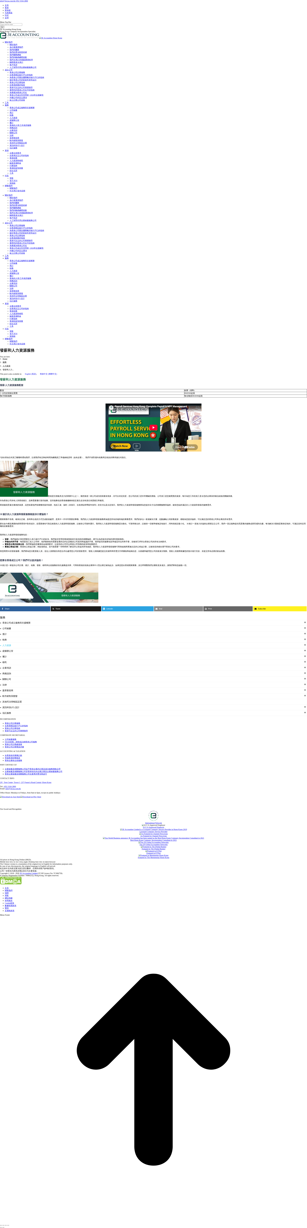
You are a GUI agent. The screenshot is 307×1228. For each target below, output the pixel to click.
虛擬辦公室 (7, 651)
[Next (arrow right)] (3, 1227)
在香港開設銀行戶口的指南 (16, 726)
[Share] (3, 1225)
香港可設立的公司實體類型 (16, 731)
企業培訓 (6, 668)
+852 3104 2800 (21, 1)
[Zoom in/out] (8, 1225)
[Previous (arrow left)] (1, 1227)
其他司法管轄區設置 (12, 702)
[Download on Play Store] (31, 797)
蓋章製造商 (7, 690)
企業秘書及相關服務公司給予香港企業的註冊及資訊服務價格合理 (32, 769)
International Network (153, 823)
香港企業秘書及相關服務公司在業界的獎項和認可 (26, 774)
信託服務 (6, 713)
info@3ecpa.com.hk (7, 1)
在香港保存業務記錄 (13, 755)
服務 (2, 617)
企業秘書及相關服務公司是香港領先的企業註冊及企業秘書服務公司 (33, 771)
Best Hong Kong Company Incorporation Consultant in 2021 (153, 840)
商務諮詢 (6, 673)
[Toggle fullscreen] (6, 1225)
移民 (4, 662)
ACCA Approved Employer (153, 827)
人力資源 (6, 645)
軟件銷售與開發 (10, 696)
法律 (4, 685)
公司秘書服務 (10, 739)
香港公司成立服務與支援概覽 (16, 623)
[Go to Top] (153, 1223)
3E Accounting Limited (29, 873)
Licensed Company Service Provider (153, 832)
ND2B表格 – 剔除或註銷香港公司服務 (21, 742)
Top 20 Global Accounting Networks (153, 845)
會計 (4, 634)
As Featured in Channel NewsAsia (153, 836)
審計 (4, 656)
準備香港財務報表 (12, 758)
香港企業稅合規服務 (13, 760)
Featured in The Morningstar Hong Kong (153, 857)
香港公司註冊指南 (12, 728)
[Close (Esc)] (1, 1225)
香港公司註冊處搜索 (13, 744)
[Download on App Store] (10, 797)
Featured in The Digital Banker (153, 849)
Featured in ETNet (153, 853)
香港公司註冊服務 (12, 723)
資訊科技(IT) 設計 (10, 707)
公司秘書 (6, 628)
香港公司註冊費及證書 (14, 747)
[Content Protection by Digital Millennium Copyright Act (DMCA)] (11, 884)
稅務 (4, 640)
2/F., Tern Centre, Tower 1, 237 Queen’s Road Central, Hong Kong (25, 782)
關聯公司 (6, 679)
